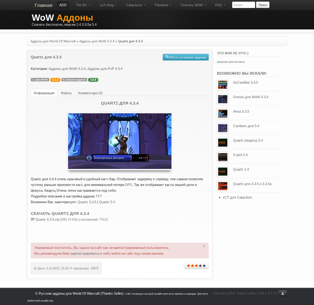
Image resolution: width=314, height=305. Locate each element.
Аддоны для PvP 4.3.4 (105, 69)
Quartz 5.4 (107, 202)
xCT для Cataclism (237, 197)
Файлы (66, 93)
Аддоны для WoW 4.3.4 (67, 69)
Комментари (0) (90, 93)
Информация (44, 93)
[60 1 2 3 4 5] (196, 266)
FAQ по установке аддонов (187, 57)
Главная (43, 5)
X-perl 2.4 (240, 155)
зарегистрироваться (86, 253)
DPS (128, 185)
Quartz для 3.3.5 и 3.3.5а (252, 184)
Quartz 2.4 (241, 169)
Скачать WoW (192, 5)
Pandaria (162, 5)
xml (261, 293)
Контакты (221, 293)
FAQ (219, 5)
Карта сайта (247, 293)
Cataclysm (134, 5)
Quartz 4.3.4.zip (47, 219)
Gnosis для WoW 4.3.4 (250, 97)
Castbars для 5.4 (246, 126)
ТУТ (98, 196)
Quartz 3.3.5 (87, 202)
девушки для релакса (231, 61)
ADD (63, 5)
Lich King (107, 5)
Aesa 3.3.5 (241, 111)
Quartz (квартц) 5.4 (248, 140)
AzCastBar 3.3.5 (245, 82)
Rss (232, 293)
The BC (82, 5)
